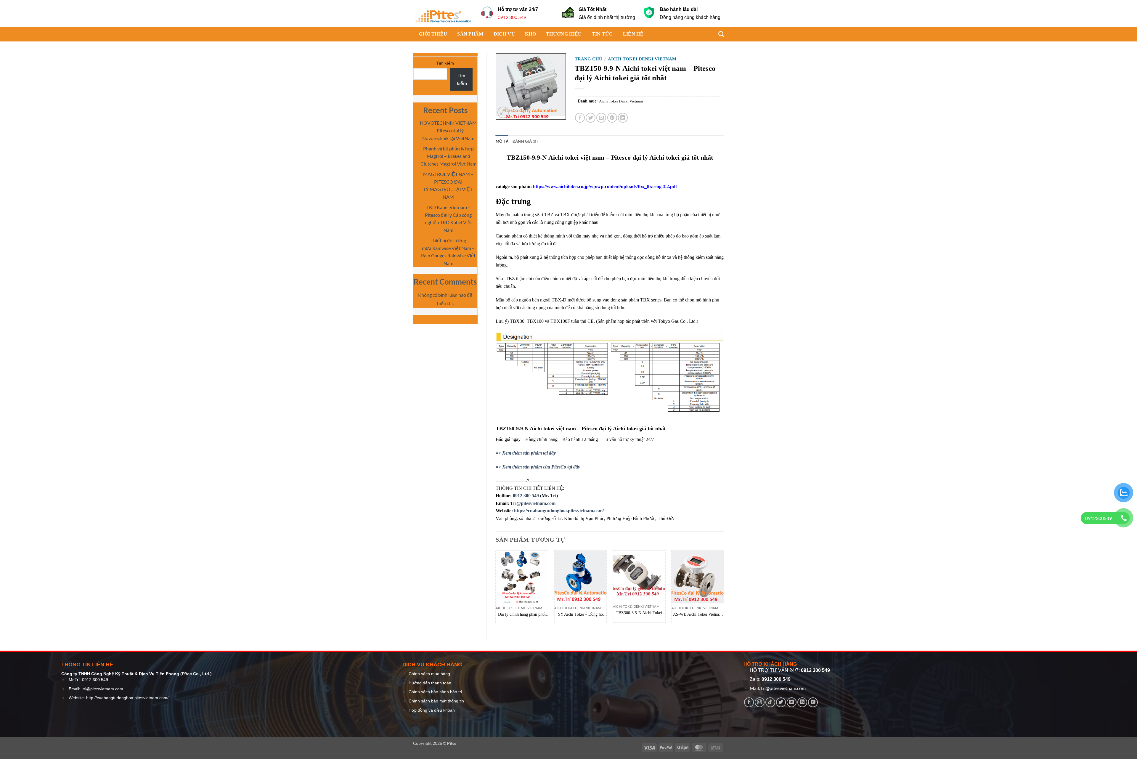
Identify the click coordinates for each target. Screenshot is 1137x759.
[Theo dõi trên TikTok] (770, 702)
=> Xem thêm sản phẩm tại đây (526, 452)
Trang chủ (588, 59)
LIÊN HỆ (633, 33)
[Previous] (496, 589)
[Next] (723, 589)
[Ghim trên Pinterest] (612, 118)
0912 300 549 (512, 17)
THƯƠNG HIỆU (564, 33)
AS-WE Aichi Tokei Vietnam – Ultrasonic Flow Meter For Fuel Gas (697, 614)
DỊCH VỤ (504, 33)
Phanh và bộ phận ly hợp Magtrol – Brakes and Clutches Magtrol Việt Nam (448, 156)
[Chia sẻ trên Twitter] (590, 118)
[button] (503, 112)
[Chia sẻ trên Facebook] (580, 118)
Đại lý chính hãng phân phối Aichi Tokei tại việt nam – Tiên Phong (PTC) (522, 614)
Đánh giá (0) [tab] (525, 141)
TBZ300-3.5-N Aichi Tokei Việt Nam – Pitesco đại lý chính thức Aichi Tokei (639, 613)
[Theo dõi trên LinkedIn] (802, 702)
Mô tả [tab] (502, 141)
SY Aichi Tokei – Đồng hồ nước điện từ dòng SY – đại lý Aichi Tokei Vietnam (580, 614)
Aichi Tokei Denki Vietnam (642, 59)
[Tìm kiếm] (718, 34)
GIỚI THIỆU (433, 33)
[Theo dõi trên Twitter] (781, 702)
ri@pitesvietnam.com (534, 503)
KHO (530, 33)
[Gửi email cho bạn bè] (601, 118)
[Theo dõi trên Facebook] (749, 702)
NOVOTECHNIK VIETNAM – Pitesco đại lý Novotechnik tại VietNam (448, 130)
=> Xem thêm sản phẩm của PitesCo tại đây (538, 466)
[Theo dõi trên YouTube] (813, 702)
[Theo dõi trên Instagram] (760, 702)
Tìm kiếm (445, 62)
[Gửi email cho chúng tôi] (791, 702)
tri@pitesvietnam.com (103, 689)
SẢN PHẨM (470, 33)
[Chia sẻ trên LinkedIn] (623, 118)
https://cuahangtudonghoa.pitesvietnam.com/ (559, 510)
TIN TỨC (602, 33)
